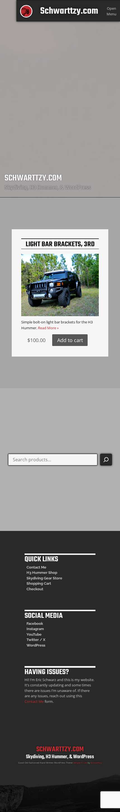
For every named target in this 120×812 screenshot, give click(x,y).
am (41, 629)
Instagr (33, 629)
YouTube (34, 634)
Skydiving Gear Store (44, 578)
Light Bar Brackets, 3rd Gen (60, 248)
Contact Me (36, 567)
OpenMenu (111, 11)
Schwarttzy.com (69, 11)
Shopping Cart (39, 583)
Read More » (48, 327)
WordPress (36, 645)
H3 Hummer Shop (42, 572)
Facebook (35, 623)
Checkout (35, 589)
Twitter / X (36, 640)
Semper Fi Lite (80, 762)
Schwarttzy (96, 762)
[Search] (106, 459)
